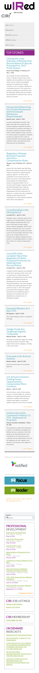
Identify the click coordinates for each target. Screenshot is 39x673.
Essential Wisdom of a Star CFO (18, 309)
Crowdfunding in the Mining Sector (17, 211)
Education (10, 30)
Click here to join (14, 620)
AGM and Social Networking (16, 533)
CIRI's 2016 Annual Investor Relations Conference (19, 578)
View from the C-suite (13, 546)
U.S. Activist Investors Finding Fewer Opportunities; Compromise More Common (17, 381)
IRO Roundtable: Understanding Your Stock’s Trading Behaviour (19, 654)
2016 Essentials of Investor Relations (18, 585)
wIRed (11, 40)
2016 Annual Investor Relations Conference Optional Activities (16, 570)
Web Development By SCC (13, 501)
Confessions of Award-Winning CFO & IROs (19, 561)
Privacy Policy (16, 499)
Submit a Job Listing (13, 607)
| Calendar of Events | (25, 593)
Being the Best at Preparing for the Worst (18, 553)
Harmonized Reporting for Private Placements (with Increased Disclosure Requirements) (18, 112)
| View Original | (27, 101)
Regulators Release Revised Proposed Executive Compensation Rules (17, 157)
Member (12, 35)
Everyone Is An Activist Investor (18, 357)
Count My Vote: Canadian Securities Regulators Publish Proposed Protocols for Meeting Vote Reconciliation (18, 259)
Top (9, 25)
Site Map (8, 499)
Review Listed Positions (14, 604)
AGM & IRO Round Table (14, 539)
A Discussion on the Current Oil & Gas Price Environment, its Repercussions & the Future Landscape (18, 646)
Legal (23, 499)
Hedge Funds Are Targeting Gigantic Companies (16, 331)
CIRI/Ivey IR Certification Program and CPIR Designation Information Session (17, 661)
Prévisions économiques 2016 (19, 635)
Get (10, 45)
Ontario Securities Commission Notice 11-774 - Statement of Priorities (18, 416)
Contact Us (29, 499)
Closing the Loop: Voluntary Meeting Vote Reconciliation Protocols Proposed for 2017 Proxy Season (19, 63)
